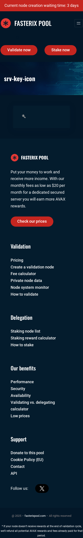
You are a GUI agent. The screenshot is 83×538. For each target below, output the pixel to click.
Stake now (60, 50)
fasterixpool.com (35, 515)
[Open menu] (79, 23)
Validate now (19, 50)
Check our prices (32, 221)
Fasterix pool (33, 23)
